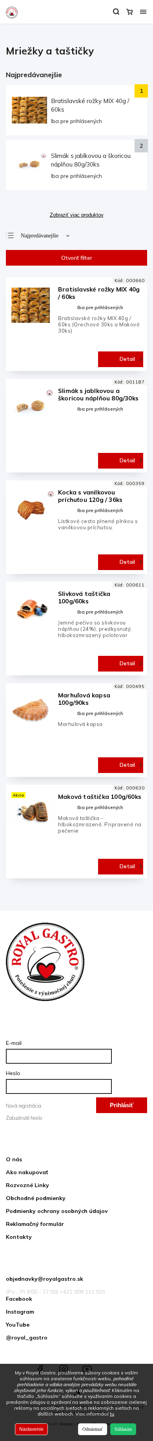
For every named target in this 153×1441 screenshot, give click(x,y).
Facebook (19, 1298)
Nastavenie (31, 1429)
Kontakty (19, 1236)
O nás (14, 1159)
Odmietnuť (92, 1429)
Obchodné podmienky (36, 1198)
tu (112, 1414)
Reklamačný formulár (35, 1223)
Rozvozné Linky (27, 1185)
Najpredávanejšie (39, 236)
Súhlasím (123, 1429)
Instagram (20, 1311)
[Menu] (143, 12)
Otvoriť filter (76, 257)
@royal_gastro (26, 1337)
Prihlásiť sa (121, 1107)
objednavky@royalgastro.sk (44, 1278)
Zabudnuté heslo (24, 1118)
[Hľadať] (116, 12)
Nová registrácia (23, 1105)
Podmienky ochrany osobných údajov (57, 1211)
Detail (127, 358)
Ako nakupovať (27, 1172)
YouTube (17, 1324)
